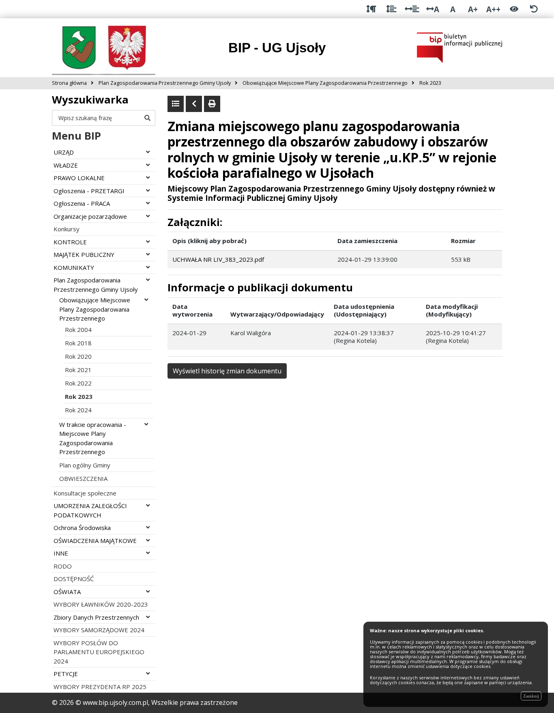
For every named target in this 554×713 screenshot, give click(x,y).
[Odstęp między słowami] (412, 9)
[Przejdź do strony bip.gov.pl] (459, 47)
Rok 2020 (78, 356)
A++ (493, 9)
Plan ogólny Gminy (84, 465)
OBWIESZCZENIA (83, 478)
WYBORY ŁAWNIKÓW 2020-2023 (101, 604)
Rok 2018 (78, 343)
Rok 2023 (78, 396)
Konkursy (66, 229)
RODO (63, 566)
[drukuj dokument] (212, 104)
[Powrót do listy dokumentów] (175, 104)
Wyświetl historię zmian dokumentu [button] (227, 370)
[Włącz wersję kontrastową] (514, 9)
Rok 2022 (78, 383)
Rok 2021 (78, 370)
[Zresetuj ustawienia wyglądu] (534, 9)
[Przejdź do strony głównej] (103, 47)
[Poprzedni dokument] (194, 104)
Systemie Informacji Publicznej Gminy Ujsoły (252, 197)
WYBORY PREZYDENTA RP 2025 (100, 687)
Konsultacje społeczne (85, 493)
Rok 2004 (78, 329)
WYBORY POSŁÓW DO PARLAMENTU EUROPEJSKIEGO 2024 (99, 652)
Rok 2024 (78, 410)
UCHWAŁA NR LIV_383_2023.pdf (218, 259)
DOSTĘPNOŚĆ (74, 579)
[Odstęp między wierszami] (391, 9)
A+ (473, 9)
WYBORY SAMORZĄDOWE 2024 (99, 630)
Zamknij (531, 696)
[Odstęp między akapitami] (371, 9)
